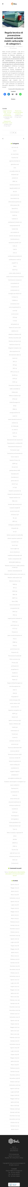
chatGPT (14, 263)
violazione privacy (14, 856)
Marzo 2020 (14, 1034)
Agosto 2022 (14, 939)
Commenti (14, 48)
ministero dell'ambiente (14, 570)
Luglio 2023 (14, 905)
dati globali (14, 324)
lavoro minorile (14, 552)
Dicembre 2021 (14, 966)
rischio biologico (13, 700)
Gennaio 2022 (14, 962)
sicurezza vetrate (14, 757)
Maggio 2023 (14, 911)
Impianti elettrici (13, 497)
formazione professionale (14, 453)
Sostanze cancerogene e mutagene (13, 781)
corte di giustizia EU (14, 307)
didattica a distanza (14, 334)
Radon (14, 679)
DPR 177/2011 (14, 371)
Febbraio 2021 (13, 1000)
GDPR (13, 463)
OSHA (13, 621)
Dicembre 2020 (14, 1007)
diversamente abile (14, 354)
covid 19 (13, 314)
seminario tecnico (14, 740)
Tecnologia (14, 815)
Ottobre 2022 (14, 932)
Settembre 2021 (14, 976)
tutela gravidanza (13, 822)
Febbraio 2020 (14, 1037)
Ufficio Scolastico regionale (14, 832)
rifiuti (14, 693)
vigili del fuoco (14, 853)
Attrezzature (13, 205)
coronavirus (13, 303)
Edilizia (13, 392)
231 (14, 150)
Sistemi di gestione (14, 761)
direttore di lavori (14, 344)
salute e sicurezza (13, 720)
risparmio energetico (13, 710)
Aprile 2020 (14, 1030)
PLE (14, 638)
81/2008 (13, 154)
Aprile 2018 (14, 1102)
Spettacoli (14, 788)
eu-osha (14, 429)
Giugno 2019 (14, 1054)
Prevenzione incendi (13, 655)
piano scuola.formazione (14, 635)
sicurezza (13, 744)
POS (14, 645)
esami (14, 416)
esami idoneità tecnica (14, 419)
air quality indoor (14, 171)
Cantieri (14, 229)
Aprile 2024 (14, 891)
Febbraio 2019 (14, 1068)
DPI (14, 365)
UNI (14, 839)
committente (14, 283)
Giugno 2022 (14, 945)
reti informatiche (13, 686)
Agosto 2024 (14, 884)
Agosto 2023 (14, 901)
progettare (14, 669)
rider (14, 689)
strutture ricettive (14, 805)
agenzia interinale (14, 161)
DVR (14, 378)
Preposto (13, 652)
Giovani (14, 467)
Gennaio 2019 (14, 1071)
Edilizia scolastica (13, 395)
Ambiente (13, 174)
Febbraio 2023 (14, 922)
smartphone (14, 768)
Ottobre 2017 (14, 1122)
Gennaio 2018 (13, 1112)
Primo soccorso (14, 659)
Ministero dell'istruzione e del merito (14, 574)
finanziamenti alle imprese (14, 439)
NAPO (13, 598)
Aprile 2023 (14, 915)
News (20, 46)
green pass (14, 480)
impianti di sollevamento (14, 494)
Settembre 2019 (14, 1044)
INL (14, 518)
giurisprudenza (13, 470)
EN (14, 405)
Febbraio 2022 (14, 959)
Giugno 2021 (13, 986)
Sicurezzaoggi (11, 46)
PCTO (14, 628)
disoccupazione (14, 351)
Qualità (14, 672)
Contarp (14, 297)
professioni (14, 666)
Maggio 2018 (13, 1098)
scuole (14, 737)
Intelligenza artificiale (14, 524)
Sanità (13, 727)
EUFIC (14, 433)
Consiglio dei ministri (13, 293)
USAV (14, 846)
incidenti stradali (14, 507)
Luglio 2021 (14, 983)
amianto (14, 178)
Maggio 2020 (13, 1027)
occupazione (13, 608)
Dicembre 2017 (14, 1115)
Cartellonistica (14, 239)
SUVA (13, 812)
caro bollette (14, 232)
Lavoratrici (14, 541)
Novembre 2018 (14, 1078)
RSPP (13, 713)
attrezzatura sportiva (14, 201)
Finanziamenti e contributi (14, 443)
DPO (14, 368)
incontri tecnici (14, 511)
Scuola (13, 734)
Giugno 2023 (14, 908)
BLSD (14, 215)
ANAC (14, 181)
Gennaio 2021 (14, 1003)
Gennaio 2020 (14, 1041)
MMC (14, 594)
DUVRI (13, 375)
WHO (13, 859)
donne (14, 358)
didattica (13, 331)
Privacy (14, 662)
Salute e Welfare (13, 723)
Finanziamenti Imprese (14, 446)
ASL (14, 191)
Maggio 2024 (14, 888)
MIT (14, 587)
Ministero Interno (13, 581)
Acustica (14, 157)
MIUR (13, 591)
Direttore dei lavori (14, 341)
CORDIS (14, 300)
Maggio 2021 (13, 990)
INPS (14, 521)
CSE (14, 317)
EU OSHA (13, 426)
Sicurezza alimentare (13, 747)
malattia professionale (14, 555)
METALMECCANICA (14, 562)
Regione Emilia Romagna (13, 683)
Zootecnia (14, 863)
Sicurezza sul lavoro (13, 754)
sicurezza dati (14, 751)
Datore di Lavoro (13, 327)
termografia (14, 819)
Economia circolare (14, 385)
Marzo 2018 (14, 1105)
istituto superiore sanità (14, 538)
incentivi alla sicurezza (14, 504)
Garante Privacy (14, 460)
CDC (14, 252)
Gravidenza (14, 477)
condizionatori (14, 290)
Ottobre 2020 (13, 1013)
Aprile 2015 (14, 1129)
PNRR (14, 642)
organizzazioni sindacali (14, 618)
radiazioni (14, 676)
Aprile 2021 (14, 993)
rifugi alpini (14, 696)
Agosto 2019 (13, 1047)
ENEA (14, 409)
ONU (14, 615)
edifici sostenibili (14, 388)
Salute (13, 717)
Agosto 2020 (14, 1020)
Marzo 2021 (14, 996)
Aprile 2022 (14, 952)
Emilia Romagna (14, 402)
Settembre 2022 (14, 935)
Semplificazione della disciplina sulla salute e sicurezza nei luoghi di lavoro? (15, 873)
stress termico (14, 798)
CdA (14, 249)
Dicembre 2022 (14, 928)
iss (13, 531)
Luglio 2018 (14, 1092)
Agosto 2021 (13, 979)
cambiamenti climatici (14, 222)
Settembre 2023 (14, 898)
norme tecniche (14, 604)
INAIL (13, 501)
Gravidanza (14, 473)
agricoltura (13, 164)
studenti (14, 808)
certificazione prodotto (14, 256)
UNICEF (14, 842)
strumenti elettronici (14, 802)
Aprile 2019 (14, 1061)
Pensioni (14, 632)
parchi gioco (14, 625)
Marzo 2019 (14, 1064)
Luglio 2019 (14, 1051)
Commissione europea (14, 280)
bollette (14, 218)
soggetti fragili (14, 771)
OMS (13, 611)
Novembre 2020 (13, 1010)
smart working (13, 764)
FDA (14, 436)
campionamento (14, 225)
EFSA (13, 399)
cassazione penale (13, 242)
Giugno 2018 (13, 1095)
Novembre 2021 (14, 969)
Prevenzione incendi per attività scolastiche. (18, 112)
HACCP (13, 484)
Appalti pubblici (14, 188)
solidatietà (14, 774)
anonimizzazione (14, 184)
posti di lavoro (14, 649)
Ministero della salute (13, 577)
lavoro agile (14, 548)
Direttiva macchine (14, 337)
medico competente (13, 558)
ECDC (14, 382)
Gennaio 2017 (14, 1126)
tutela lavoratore (13, 825)
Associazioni (14, 198)
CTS (14, 320)
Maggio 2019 (13, 1058)
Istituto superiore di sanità (14, 535)
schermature (14, 730)
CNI (14, 266)
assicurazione (14, 195)
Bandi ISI (14, 208)
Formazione (13, 450)
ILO (14, 487)
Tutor (14, 829)
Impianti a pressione (14, 490)
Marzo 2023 (14, 918)
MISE (14, 584)
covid (14, 310)
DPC (14, 361)
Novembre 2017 (14, 1119)
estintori (14, 422)
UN (14, 836)
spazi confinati (14, 785)
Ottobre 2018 (13, 1081)
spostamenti (14, 791)
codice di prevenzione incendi (14, 276)
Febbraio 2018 (14, 1109)
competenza (14, 286)
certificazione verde (14, 259)
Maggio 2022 (14, 949)
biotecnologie (14, 212)
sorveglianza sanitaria (13, 778)
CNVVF (14, 269)
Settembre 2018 (13, 1085)
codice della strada (14, 273)
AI (14, 167)
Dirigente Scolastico (13, 348)
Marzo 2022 (14, 956)
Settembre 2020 (14, 1017)
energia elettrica (14, 412)
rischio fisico (14, 706)
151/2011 (14, 147)
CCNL (14, 246)
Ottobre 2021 (14, 973)
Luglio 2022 (14, 942)
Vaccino (14, 849)
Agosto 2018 (13, 1088)
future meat (14, 456)
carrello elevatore (14, 235)
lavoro (13, 545)
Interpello (14, 528)
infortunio (13, 514)
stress (14, 795)
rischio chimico (14, 703)
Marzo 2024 (14, 894)
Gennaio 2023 (14, 925)
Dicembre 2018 (14, 1075)
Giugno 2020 (14, 1024)
